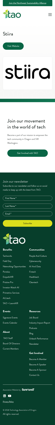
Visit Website (13, 46)
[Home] (14, 239)
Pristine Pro (8, 282)
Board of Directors (11, 343)
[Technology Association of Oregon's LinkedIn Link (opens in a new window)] (4, 396)
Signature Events (10, 317)
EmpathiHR (8, 277)
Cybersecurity (35, 261)
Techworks (7, 256)
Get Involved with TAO (27, 153)
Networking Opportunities (14, 266)
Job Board (33, 317)
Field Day (7, 261)
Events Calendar (10, 322)
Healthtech (34, 277)
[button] (49, 14)
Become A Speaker (37, 364)
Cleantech (33, 282)
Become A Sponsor (37, 369)
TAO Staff (8, 338)
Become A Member (38, 359)
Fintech (32, 271)
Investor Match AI (11, 287)
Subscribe (27, 223)
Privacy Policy (8, 401)
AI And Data (35, 266)
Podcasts (33, 328)
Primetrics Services (11, 292)
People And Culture (38, 256)
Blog (31, 333)
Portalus (6, 271)
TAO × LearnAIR (10, 303)
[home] (12, 15)
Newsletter (34, 344)
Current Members (11, 348)
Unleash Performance (38, 338)
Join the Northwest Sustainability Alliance (27, 3)
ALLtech (6, 298)
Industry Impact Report (39, 322)
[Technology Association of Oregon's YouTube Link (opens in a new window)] (9, 396)
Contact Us (34, 375)
